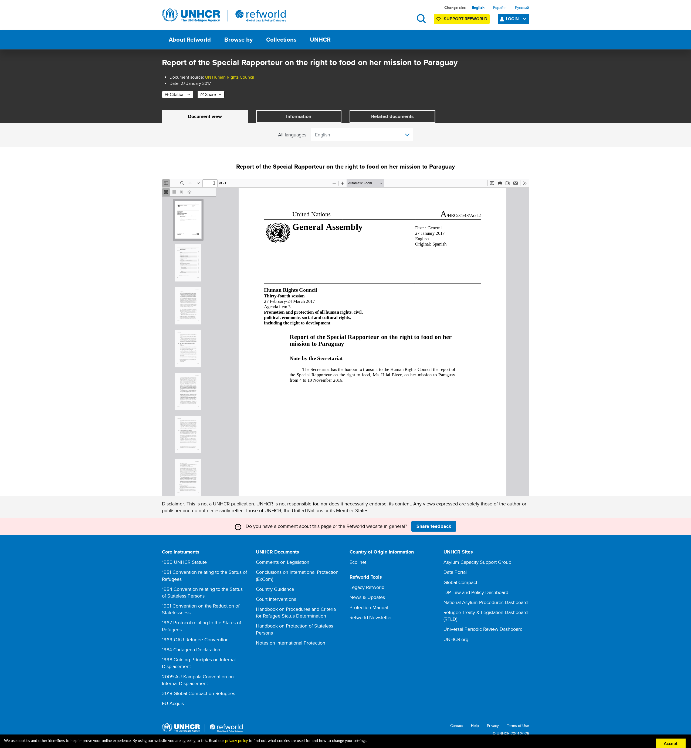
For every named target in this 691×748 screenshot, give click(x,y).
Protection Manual (369, 607)
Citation (177, 94)
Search (421, 18)
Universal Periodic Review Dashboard (483, 629)
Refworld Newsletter (371, 617)
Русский (522, 7)
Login (512, 19)
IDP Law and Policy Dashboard (475, 592)
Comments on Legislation (282, 562)
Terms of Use (518, 725)
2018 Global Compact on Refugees (198, 693)
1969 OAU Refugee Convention (195, 639)
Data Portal (455, 572)
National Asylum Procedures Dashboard (485, 602)
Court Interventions (276, 599)
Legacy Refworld (367, 587)
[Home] (224, 15)
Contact (456, 725)
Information (298, 116)
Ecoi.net (358, 562)
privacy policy (236, 741)
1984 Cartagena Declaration (191, 649)
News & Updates (367, 597)
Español (499, 7)
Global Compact (460, 582)
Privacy (493, 725)
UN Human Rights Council (229, 77)
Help (475, 725)
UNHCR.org (455, 639)
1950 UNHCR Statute (184, 562)
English (478, 7)
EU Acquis (173, 703)
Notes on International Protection (290, 642)
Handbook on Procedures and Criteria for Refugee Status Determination (296, 612)
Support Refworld (465, 19)
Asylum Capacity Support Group (477, 562)
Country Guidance (275, 589)
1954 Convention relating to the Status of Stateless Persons (202, 592)
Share (210, 94)
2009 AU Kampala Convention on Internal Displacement (198, 680)
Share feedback (433, 526)
